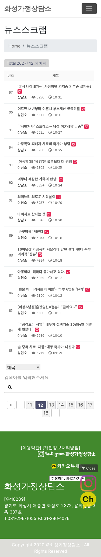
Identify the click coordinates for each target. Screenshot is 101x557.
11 (30, 405)
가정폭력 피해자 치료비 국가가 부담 (44, 143)
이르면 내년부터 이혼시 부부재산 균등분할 (49, 108)
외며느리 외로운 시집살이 (37, 196)
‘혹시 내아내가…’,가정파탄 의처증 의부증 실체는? (55, 86)
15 (71, 405)
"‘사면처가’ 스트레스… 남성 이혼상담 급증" (51, 126)
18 (45, 413)
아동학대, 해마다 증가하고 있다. (42, 271)
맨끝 (55, 413)
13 (51, 405)
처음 (11, 405)
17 (90, 405)
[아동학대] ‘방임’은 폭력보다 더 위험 (45, 161)
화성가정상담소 (27, 8)
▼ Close (89, 468)
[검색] (9, 387)
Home (14, 46)
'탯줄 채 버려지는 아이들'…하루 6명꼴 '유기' (51, 289)
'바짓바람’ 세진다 (31, 231)
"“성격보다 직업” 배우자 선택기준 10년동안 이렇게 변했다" (55, 327)
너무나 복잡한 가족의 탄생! (38, 178)
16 (80, 405)
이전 (20, 405)
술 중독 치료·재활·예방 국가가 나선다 (47, 346)
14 (61, 405)
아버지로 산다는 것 (32, 214)
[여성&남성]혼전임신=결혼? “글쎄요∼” (48, 306)
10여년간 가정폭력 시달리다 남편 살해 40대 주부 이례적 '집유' (54, 251)
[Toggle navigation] (89, 8)
